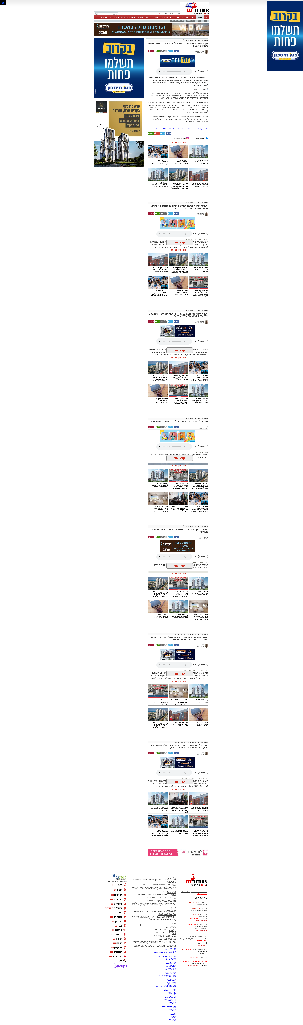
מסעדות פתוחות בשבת (148, 888)
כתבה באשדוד (171, 993)
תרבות (177, 17)
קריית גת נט (172, 1002)
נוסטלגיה (150, 900)
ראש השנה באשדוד (163, 944)
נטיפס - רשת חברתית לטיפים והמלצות (165, 952)
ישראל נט (173, 951)
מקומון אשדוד (172, 965)
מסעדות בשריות (171, 887)
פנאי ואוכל (152, 942)
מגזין (174, 899)
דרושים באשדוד (171, 979)
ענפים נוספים (172, 897)
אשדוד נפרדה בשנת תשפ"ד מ (144, 917)
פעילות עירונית (162, 912)
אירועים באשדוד (171, 978)
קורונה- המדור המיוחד (169, 938)
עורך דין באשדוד (171, 1000)
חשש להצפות (187, 670)
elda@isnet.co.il (201, 920)
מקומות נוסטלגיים (170, 925)
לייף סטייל (172, 931)
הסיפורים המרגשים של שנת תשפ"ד (165, 917)
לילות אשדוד (166, 909)
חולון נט (173, 1003)
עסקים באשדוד (139, 947)
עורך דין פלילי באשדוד (169, 999)
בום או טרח (167, 880)
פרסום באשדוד (171, 988)
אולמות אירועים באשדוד (169, 995)
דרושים (155, 17)
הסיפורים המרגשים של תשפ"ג (154, 903)
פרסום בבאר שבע (171, 974)
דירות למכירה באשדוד (169, 969)
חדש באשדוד (157, 929)
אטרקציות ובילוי (165, 932)
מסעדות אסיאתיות (163, 888)
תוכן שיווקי (173, 929)
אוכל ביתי (173, 888)
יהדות (159, 942)
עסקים (162, 17)
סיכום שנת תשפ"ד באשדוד (167, 915)
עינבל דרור (173, 1012)
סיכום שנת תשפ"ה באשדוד (167, 940)
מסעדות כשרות (146, 890)
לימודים (165, 929)
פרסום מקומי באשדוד (170, 958)
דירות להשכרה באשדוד (169, 971)
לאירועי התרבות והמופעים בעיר (167, 894)
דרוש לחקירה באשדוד (199, 562)
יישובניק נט (172, 962)
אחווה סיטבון (172, 1019)
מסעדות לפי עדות (158, 890)
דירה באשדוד (172, 996)
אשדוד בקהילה (171, 910)
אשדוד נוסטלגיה (170, 923)
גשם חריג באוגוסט (191, 228)
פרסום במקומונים (171, 964)
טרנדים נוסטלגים (146, 925)
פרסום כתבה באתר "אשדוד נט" (167, 957)
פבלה (174, 1013)
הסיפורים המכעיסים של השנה (165, 906)
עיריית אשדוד (201, 228)
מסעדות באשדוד (171, 968)
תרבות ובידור (171, 893)
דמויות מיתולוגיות (159, 925)
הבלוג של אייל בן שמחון (169, 922)
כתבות (174, 900)
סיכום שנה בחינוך (165, 904)
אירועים (174, 909)
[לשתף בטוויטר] (170, 52)
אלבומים (173, 907)
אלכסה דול (173, 1015)
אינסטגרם (148, 909)
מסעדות (173, 885)
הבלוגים (173, 920)
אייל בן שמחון (172, 954)
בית (206, 17)
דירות (147, 17)
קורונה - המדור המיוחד (168, 937)
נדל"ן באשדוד (172, 948)
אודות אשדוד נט (121, 17)
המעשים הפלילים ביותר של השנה (155, 945)
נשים (174, 942)
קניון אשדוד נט (150, 947)
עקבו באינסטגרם (180, 138)
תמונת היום (156, 909)
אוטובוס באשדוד (138, 945)
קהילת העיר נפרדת (165, 913)
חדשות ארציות (190, 21)
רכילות (185, 17)
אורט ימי (173, 1010)
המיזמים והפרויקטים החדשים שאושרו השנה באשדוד (160, 941)
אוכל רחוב (165, 891)
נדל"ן (199, 21)
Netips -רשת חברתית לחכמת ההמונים (165, 986)
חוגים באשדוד (151, 894)
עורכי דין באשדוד (159, 935)
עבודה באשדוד (171, 992)
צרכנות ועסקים (171, 928)
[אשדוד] (194, 15)
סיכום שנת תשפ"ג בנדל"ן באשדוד (144, 906)
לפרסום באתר (148, 14)
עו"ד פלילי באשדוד (170, 998)
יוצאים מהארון (170, 881)
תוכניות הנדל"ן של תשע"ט (147, 944)
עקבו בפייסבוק (200, 138)
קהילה (170, 17)
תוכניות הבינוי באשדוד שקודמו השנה (143, 916)
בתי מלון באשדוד (171, 961)
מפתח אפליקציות (138, 941)
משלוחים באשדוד (171, 966)
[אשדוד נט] (193, 887)
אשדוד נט (204, 40)
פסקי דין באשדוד (171, 935)
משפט (133, 17)
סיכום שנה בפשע (152, 904)
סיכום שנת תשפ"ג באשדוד (167, 902)
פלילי (205, 21)
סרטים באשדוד (171, 947)
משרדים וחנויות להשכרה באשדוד (166, 975)
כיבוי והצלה (194, 670)
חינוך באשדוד (161, 947)
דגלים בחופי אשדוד (199, 452)
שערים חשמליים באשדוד (169, 985)
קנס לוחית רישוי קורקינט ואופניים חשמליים (193, 778)
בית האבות (173, 1020)
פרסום (174, 1005)
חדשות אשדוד (193, 40)
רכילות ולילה (172, 878)
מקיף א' (174, 1008)
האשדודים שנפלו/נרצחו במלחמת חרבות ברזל (162, 919)
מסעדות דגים (149, 887)
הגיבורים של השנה (170, 903)
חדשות (200, 17)
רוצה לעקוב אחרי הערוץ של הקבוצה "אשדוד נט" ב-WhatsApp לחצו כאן (182, 129)
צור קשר (103, 17)
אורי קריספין (191, 924)
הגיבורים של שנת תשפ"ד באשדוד (166, 916)
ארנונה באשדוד (171, 982)
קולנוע (140, 17)
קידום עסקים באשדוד (170, 959)
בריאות (154, 912)
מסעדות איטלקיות (137, 887)
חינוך (111, 17)
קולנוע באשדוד (140, 894)
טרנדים (156, 932)
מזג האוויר (202, 670)
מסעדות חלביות (160, 887)
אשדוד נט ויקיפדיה (170, 989)
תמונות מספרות (159, 900)
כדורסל (155, 897)
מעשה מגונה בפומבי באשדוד (197, 347)
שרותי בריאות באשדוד (169, 976)
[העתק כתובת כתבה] (163, 52)
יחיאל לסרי (173, 1018)
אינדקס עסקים (142, 942)
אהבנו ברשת (167, 942)
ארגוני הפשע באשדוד (177, 21)
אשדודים (158, 880)
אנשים (145, 880)
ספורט (192, 17)
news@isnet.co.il (201, 930)
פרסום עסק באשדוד (170, 949)
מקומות (151, 880)
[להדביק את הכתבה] (157, 134)
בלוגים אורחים (156, 922)
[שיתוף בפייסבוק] (176, 52)
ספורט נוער (163, 897)
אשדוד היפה (172, 912)
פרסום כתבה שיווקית (170, 991)
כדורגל (149, 897)
